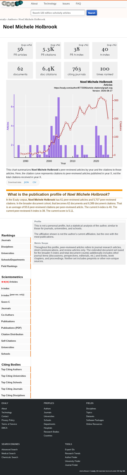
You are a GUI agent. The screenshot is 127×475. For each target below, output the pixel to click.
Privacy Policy (8, 420)
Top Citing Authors (11, 369)
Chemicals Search (10, 457)
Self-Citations (8, 340)
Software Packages (95, 420)
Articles (9, 281)
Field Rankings (9, 266)
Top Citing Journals (11, 389)
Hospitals (48, 428)
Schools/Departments (13, 259)
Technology (50, 3)
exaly (3, 19)
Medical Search (8, 453)
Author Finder (71, 457)
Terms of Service (9, 424)
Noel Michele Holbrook (32, 19)
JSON (26, 182)
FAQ (78, 3)
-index (5, 288)
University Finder (72, 461)
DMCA (4, 428)
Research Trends (72, 453)
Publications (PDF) (11, 328)
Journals (6, 240)
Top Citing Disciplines (13, 395)
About (34, 3)
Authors (12, 19)
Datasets (90, 416)
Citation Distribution (12, 334)
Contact (5, 416)
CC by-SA (121, 471)
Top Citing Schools (11, 382)
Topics (89, 412)
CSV (34, 182)
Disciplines (7, 246)
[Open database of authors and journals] (12, 2)
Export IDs (70, 449)
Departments (49, 424)
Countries (48, 436)
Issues (66, 3)
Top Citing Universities (13, 376)
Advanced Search (10, 449)
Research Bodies (51, 432)
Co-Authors (7, 315)
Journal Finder (71, 465)
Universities (7, 253)
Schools (5, 353)
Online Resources (94, 424)
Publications (8, 321)
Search (91, 13)
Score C (5, 302)
